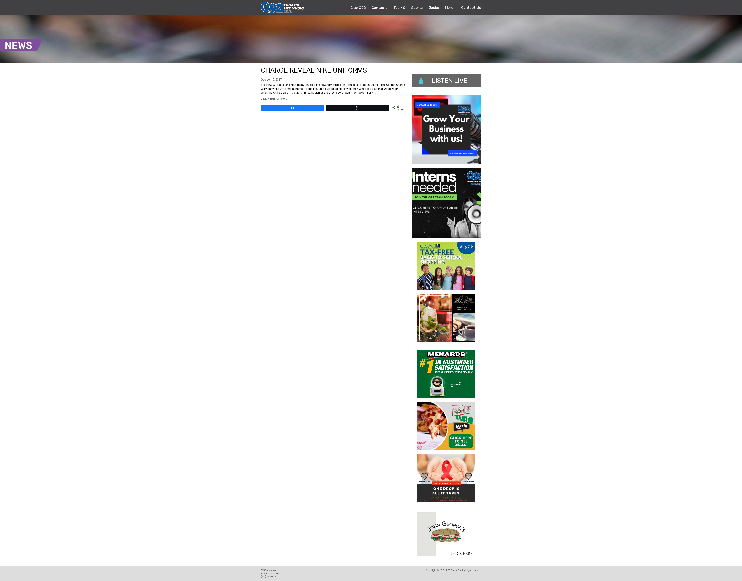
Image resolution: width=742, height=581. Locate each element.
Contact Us (471, 7)
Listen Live (449, 80)
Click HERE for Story (274, 98)
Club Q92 (358, 7)
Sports (417, 7)
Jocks (434, 7)
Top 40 (399, 7)
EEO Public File (454, 570)
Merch (450, 7)
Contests (380, 7)
